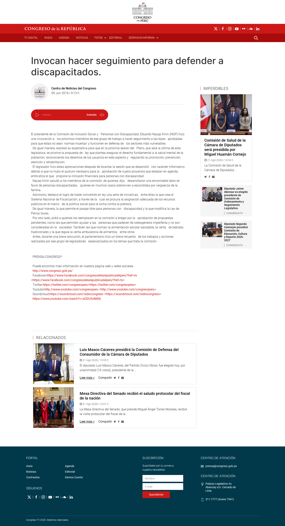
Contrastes (33, 477)
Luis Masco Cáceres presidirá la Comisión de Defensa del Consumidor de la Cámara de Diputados (129, 352)
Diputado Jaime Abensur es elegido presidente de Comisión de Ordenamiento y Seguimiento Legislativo (236, 198)
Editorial (115, 37)
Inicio (29, 466)
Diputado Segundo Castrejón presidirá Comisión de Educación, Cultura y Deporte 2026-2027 (236, 232)
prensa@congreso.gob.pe (221, 466)
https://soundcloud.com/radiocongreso (76, 294)
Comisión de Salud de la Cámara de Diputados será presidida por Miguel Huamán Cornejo (225, 147)
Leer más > (87, 378)
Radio (48, 37)
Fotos (98, 37)
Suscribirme (156, 494)
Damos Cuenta (74, 477)
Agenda (64, 37)
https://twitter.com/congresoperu (65, 285)
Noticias (82, 37)
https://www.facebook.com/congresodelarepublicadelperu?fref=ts (92, 275)
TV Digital (31, 37)
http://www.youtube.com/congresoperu (71, 289)
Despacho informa (142, 37)
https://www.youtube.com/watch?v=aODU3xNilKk (67, 299)
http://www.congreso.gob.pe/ (53, 271)
